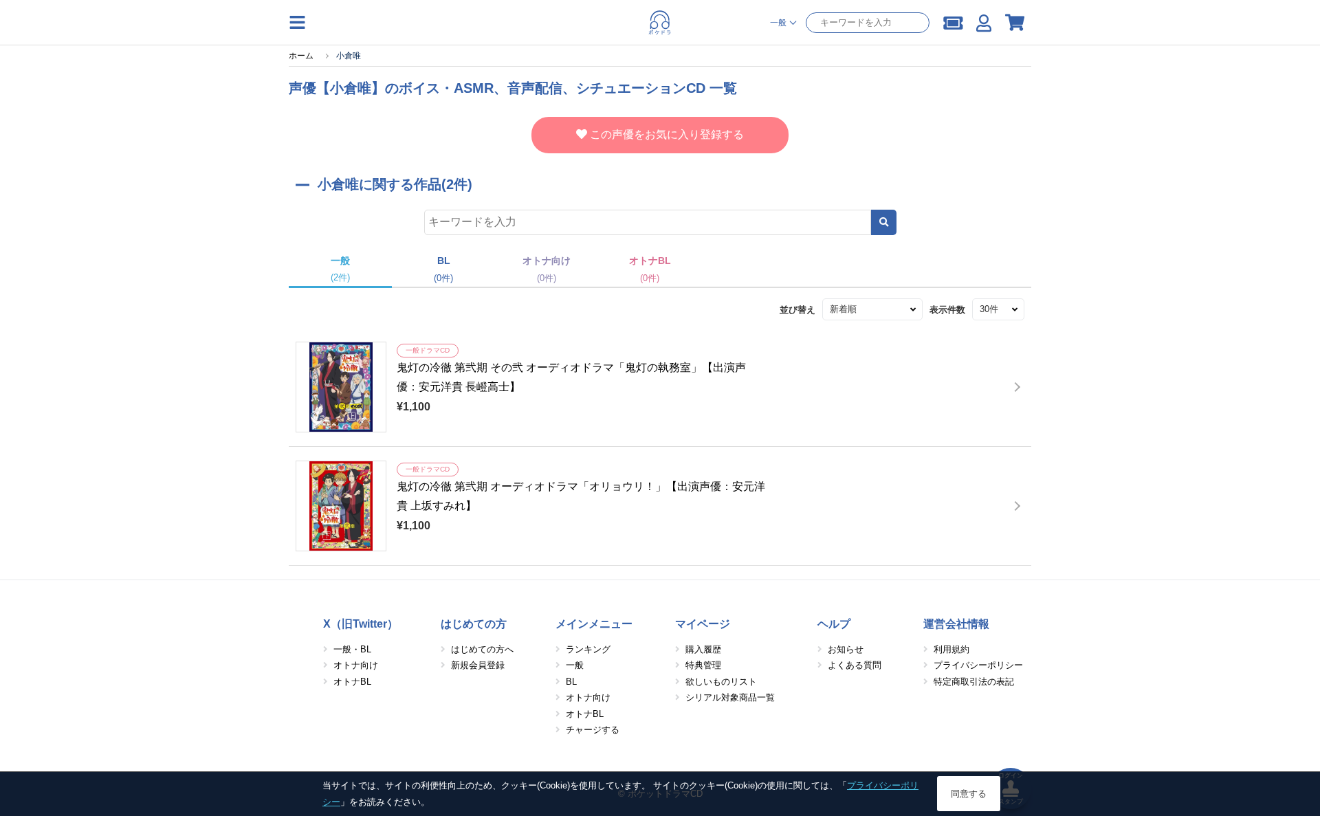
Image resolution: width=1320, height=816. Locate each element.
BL (571, 681)
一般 (575, 665)
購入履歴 (703, 649)
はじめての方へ (482, 649)
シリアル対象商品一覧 (730, 697)
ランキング (588, 649)
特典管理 (703, 665)
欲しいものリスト (721, 681)
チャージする (592, 730)
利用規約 (951, 649)
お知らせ (846, 649)
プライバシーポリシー (978, 665)
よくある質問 (854, 665)
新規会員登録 (478, 665)
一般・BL (352, 649)
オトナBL (352, 681)
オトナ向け (355, 665)
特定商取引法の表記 (974, 681)
